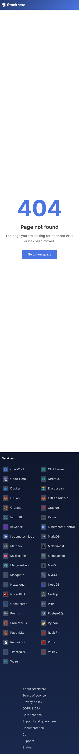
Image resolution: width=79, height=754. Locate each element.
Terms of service (34, 695)
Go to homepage (39, 254)
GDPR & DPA (31, 708)
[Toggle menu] (71, 4)
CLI (25, 734)
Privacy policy (32, 702)
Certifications (32, 715)
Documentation (33, 728)
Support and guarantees (39, 721)
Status (27, 747)
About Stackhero (34, 689)
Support (28, 741)
